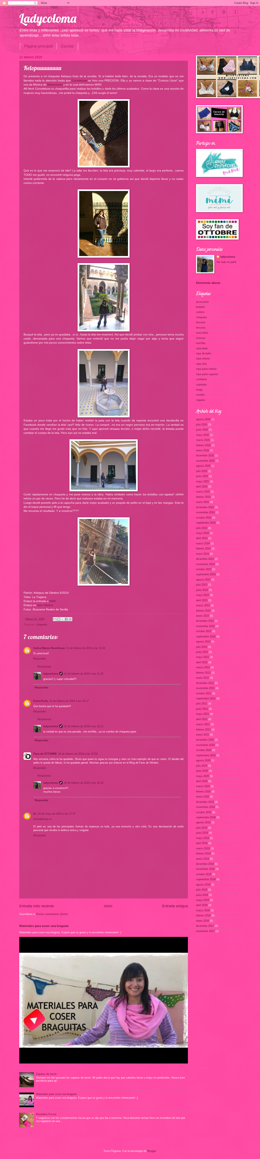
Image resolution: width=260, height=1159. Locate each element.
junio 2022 (202, 651)
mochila (200, 343)
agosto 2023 (203, 579)
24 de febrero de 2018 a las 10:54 (78, 753)
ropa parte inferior (206, 368)
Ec (35, 813)
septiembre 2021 (206, 698)
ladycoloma (50, 673)
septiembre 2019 (206, 817)
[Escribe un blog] (59, 619)
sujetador (201, 384)
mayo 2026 (202, 434)
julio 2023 (201, 584)
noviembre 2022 (205, 626)
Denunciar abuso (208, 282)
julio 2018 (201, 889)
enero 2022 (202, 677)
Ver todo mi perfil (226, 262)
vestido (200, 394)
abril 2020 (201, 781)
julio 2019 (201, 827)
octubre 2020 (203, 750)
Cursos (67, 46)
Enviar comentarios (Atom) (52, 914)
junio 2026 (202, 429)
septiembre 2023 (206, 574)
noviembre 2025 (205, 460)
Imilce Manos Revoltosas (49, 648)
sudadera (201, 379)
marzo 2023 (203, 605)
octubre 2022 (203, 631)
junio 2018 (202, 894)
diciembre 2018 (205, 863)
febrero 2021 (203, 729)
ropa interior (203, 358)
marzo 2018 (203, 910)
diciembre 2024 (205, 507)
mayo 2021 (202, 713)
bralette (200, 306)
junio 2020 (202, 770)
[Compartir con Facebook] (66, 619)
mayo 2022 (202, 657)
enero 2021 (202, 734)
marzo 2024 (203, 543)
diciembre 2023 (205, 558)
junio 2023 (202, 589)
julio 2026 (201, 424)
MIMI (52, 601)
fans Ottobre (45, 605)
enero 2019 (202, 858)
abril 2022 (201, 662)
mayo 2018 (202, 900)
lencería (200, 327)
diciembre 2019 (205, 801)
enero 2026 (202, 450)
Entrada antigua (175, 906)
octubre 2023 (203, 569)
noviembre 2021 (205, 688)
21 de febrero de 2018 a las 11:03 (85, 648)
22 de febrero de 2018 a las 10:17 (69, 700)
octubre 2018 (203, 874)
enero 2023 (202, 615)
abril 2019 (201, 843)
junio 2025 (202, 476)
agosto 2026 (203, 419)
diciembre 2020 (205, 739)
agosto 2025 (203, 465)
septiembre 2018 (206, 879)
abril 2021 (201, 719)
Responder (39, 658)
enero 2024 (202, 553)
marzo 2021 (203, 724)
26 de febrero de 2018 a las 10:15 (83, 782)
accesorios (202, 301)
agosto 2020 (203, 760)
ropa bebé (202, 348)
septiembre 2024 (206, 522)
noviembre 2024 (205, 512)
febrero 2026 (203, 445)
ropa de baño (203, 353)
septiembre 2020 (206, 755)
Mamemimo (55, 84)
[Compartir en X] (63, 619)
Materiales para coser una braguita (43, 926)
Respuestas (44, 666)
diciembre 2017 (205, 925)
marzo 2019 (203, 848)
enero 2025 (202, 502)
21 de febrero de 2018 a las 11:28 (83, 673)
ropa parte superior (207, 374)
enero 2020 (202, 796)
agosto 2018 (203, 884)
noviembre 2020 (205, 745)
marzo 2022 (203, 667)
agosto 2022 (203, 641)
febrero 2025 (203, 496)
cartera (200, 312)
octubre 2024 (203, 517)
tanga (199, 389)
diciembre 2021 (205, 683)
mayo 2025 (202, 481)
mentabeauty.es (42, 818)
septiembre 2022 (206, 636)
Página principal (38, 46)
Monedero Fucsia (46, 1114)
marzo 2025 (203, 491)
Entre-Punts (40, 700)
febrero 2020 (203, 791)
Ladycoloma (47, 18)
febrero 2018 (203, 915)
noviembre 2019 (205, 806)
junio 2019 (202, 832)
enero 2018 (202, 920)
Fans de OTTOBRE (45, 753)
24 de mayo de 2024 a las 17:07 (57, 813)
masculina (202, 332)
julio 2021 (201, 703)
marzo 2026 (203, 440)
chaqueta (41, 624)
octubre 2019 (203, 812)
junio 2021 (202, 708)
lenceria (200, 322)
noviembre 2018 (205, 868)
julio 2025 (201, 471)
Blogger (151, 1150)
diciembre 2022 (205, 620)
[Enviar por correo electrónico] (55, 619)
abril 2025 (201, 486)
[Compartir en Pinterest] (70, 619)
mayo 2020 (202, 776)
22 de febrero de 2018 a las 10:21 (83, 726)
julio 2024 (201, 528)
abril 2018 (201, 905)
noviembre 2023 (205, 564)
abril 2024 (201, 538)
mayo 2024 (202, 533)
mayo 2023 (202, 595)
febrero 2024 (203, 548)
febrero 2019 (203, 853)
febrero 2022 (203, 672)
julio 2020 (201, 765)
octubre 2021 (203, 693)
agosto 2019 (203, 822)
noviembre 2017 (205, 931)
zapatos (200, 400)
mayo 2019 (202, 838)
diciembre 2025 (205, 455)
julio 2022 (201, 646)
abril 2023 (201, 600)
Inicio (108, 906)
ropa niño (201, 363)
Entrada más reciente (36, 906)
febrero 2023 (203, 610)
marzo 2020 (203, 786)
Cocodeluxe (79, 80)
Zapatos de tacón (46, 1073)
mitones (200, 338)
